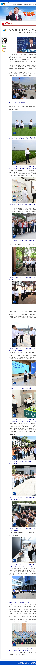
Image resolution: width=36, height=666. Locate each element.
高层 (16, 3)
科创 (35, 3)
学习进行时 (14, 3)
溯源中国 (31, 4)
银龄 (29, 4)
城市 (33, 4)
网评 (23, 3)
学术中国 (25, 4)
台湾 (26, 3)
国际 (20, 3)
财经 (21, 3)
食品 (15, 4)
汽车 (14, 4)
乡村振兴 (27, 4)
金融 (13, 4)
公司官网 (8, 3)
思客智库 (28, 3)
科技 (34, 3)
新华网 (2, 27)
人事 (19, 3)
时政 (17, 3)
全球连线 (30, 3)
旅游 (34, 4)
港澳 (24, 3)
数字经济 (22, 4)
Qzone (5, 51)
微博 (5, 48)
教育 (32, 3)
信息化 (20, 4)
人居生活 (18, 4)
